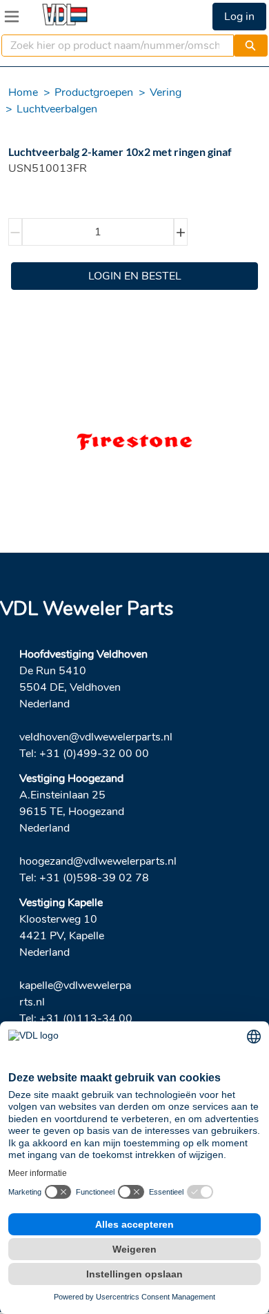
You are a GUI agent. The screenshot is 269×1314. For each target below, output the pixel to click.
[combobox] (112, 45)
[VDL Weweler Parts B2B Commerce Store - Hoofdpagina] (64, 14)
